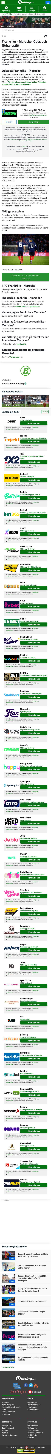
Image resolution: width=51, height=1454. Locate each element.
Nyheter (5, 1433)
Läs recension (33, 117)
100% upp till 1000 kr (27, 657)
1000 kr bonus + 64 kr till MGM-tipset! (33, 676)
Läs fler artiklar (8, 1367)
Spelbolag (5, 1402)
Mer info (9, 122)
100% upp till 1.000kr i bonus (30, 567)
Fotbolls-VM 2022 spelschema (27, 307)
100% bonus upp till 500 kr (29, 1092)
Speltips (5, 1430)
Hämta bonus (33, 122)
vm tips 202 (21, 344)
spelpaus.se (42, 115)
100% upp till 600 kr (27, 929)
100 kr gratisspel (26, 983)
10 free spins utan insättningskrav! (32, 802)
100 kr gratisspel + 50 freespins (31, 1055)
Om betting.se (32, 1426)
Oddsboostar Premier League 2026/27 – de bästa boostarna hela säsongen (32, 1347)
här (32, 429)
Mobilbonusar (32, 1407)
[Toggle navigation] (3, 2)
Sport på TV (6, 1426)
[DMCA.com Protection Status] (26, 1451)
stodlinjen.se (33, 115)
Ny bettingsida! (25, 712)
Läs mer (45, 412)
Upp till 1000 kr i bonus (28, 585)
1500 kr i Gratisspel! (27, 477)
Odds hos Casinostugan (28, 1001)
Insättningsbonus (33, 1405)
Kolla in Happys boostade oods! (31, 766)
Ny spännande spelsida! (28, 838)
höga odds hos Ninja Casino (30, 730)
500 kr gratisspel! (26, 420)
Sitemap (30, 1437)
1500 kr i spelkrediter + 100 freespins (33, 513)
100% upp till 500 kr (33, 110)
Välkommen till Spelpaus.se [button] (34, 139)
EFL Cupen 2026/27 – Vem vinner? (32, 1301)
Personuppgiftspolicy (35, 1433)
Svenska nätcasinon (9, 1435)
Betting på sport (8, 1428)
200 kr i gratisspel (26, 603)
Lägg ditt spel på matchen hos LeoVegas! (25, 277)
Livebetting (6, 1414)
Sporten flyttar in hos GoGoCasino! (32, 874)
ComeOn (24, 146)
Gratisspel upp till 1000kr (29, 639)
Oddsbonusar (32, 1402)
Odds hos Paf (25, 1019)
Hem (3, 14)
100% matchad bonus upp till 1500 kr (33, 438)
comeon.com (13, 139)
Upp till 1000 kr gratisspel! (29, 621)
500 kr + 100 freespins (28, 1037)
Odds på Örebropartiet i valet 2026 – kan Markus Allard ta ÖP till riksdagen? (33, 1278)
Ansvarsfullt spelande (36, 1448)
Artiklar (9, 14)
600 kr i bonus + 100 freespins (30, 694)
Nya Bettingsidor (8, 1405)
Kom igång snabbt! (26, 1073)
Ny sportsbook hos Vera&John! (31, 893)
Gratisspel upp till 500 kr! (29, 947)
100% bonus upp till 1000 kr (30, 495)
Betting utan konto (9, 1412)
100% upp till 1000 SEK (28, 856)
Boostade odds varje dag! (29, 911)
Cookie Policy (32, 1435)
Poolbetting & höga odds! (29, 1164)
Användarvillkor (33, 1430)
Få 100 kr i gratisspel (27, 1128)
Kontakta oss (32, 1428)
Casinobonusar (33, 1409)
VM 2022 (10, 26)
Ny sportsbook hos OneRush (30, 1182)
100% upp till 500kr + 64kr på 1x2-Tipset (32, 457)
